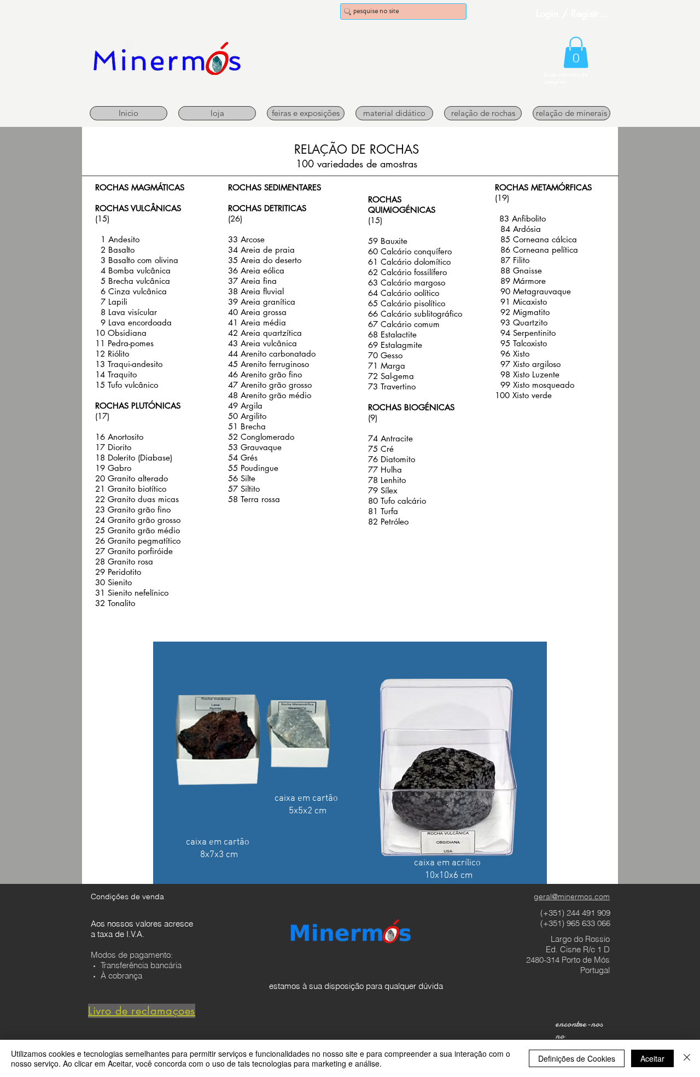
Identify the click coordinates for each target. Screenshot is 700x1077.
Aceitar (652, 1058)
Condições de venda (127, 896)
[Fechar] (686, 1058)
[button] (576, 52)
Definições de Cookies (576, 1058)
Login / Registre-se (573, 13)
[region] (350, 763)
